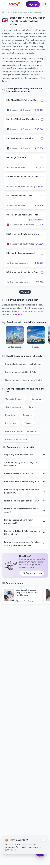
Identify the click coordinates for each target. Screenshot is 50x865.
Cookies (12, 850)
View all (25, 292)
